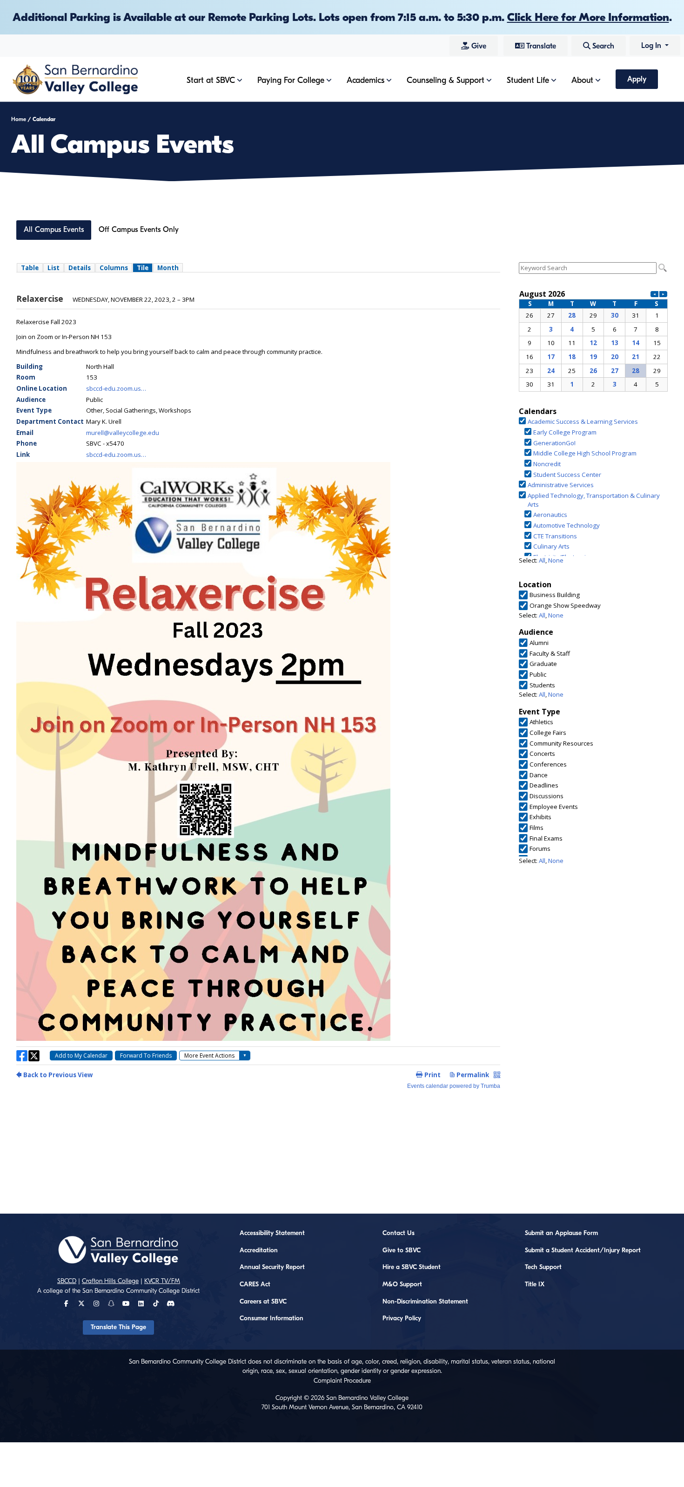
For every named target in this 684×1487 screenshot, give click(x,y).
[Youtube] (125, 1304)
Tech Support (543, 1267)
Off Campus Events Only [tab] (139, 229)
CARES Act (255, 1284)
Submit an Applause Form (561, 1233)
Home (18, 119)
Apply (636, 79)
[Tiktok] (156, 1304)
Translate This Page (118, 1327)
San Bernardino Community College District (141, 1291)
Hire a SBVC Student (411, 1267)
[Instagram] (96, 1304)
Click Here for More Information (588, 17)
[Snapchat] (111, 1304)
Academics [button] (365, 80)
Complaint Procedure (342, 1381)
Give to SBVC (401, 1250)
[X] (81, 1304)
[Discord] (170, 1304)
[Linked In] (141, 1304)
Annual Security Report (272, 1267)
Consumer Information (271, 1318)
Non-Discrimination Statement (425, 1301)
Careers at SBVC (263, 1301)
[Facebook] (66, 1304)
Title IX (534, 1284)
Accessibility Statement (272, 1233)
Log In (652, 45)
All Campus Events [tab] (54, 229)
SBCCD (66, 1281)
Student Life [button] (528, 80)
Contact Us (398, 1233)
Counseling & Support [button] (445, 80)
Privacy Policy (401, 1318)
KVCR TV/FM (162, 1281)
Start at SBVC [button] (211, 80)
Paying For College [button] (290, 80)
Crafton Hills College (110, 1281)
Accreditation (259, 1250)
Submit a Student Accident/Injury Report (583, 1250)
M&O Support (402, 1284)
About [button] (582, 80)
